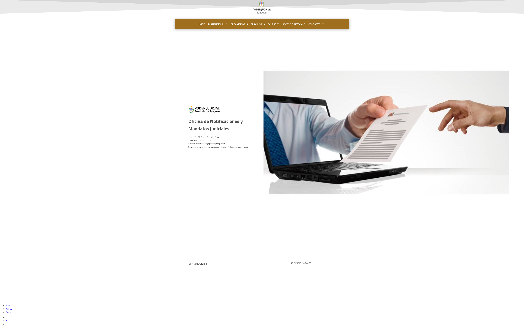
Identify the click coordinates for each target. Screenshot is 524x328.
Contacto (9, 312)
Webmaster (10, 309)
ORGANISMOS (237, 24)
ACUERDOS (273, 24)
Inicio (7, 305)
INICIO (202, 24)
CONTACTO (314, 24)
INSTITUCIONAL (216, 24)
